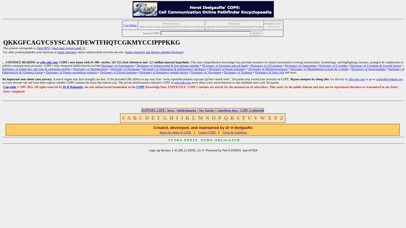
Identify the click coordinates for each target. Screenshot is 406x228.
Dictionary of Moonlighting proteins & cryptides (319, 69)
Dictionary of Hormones (125, 69)
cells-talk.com (49, 62)
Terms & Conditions (235, 132)
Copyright (9, 87)
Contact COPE (207, 132)
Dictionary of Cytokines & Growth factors (375, 65)
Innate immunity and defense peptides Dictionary (154, 52)
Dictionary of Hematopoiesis (90, 69)
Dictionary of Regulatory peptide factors (163, 72)
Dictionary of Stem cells (269, 72)
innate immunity (67, 52)
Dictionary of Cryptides (333, 65)
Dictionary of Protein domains (118, 72)
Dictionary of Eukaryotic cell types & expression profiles (36, 69)
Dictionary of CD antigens (266, 65)
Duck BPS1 (44, 48)
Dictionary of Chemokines (300, 65)
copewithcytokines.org (389, 79)
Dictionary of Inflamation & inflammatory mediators (174, 69)
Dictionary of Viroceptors (206, 72)
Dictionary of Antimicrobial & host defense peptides (168, 65)
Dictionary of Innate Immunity (227, 69)
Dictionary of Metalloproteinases (268, 69)
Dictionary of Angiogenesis (117, 65)
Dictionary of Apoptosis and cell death (225, 65)
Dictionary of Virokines (238, 72)
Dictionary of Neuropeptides (368, 69)
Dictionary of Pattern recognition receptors (71, 72)
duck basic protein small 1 (68, 48)
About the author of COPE (175, 132)
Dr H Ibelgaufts (73, 87)
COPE (140, 87)
